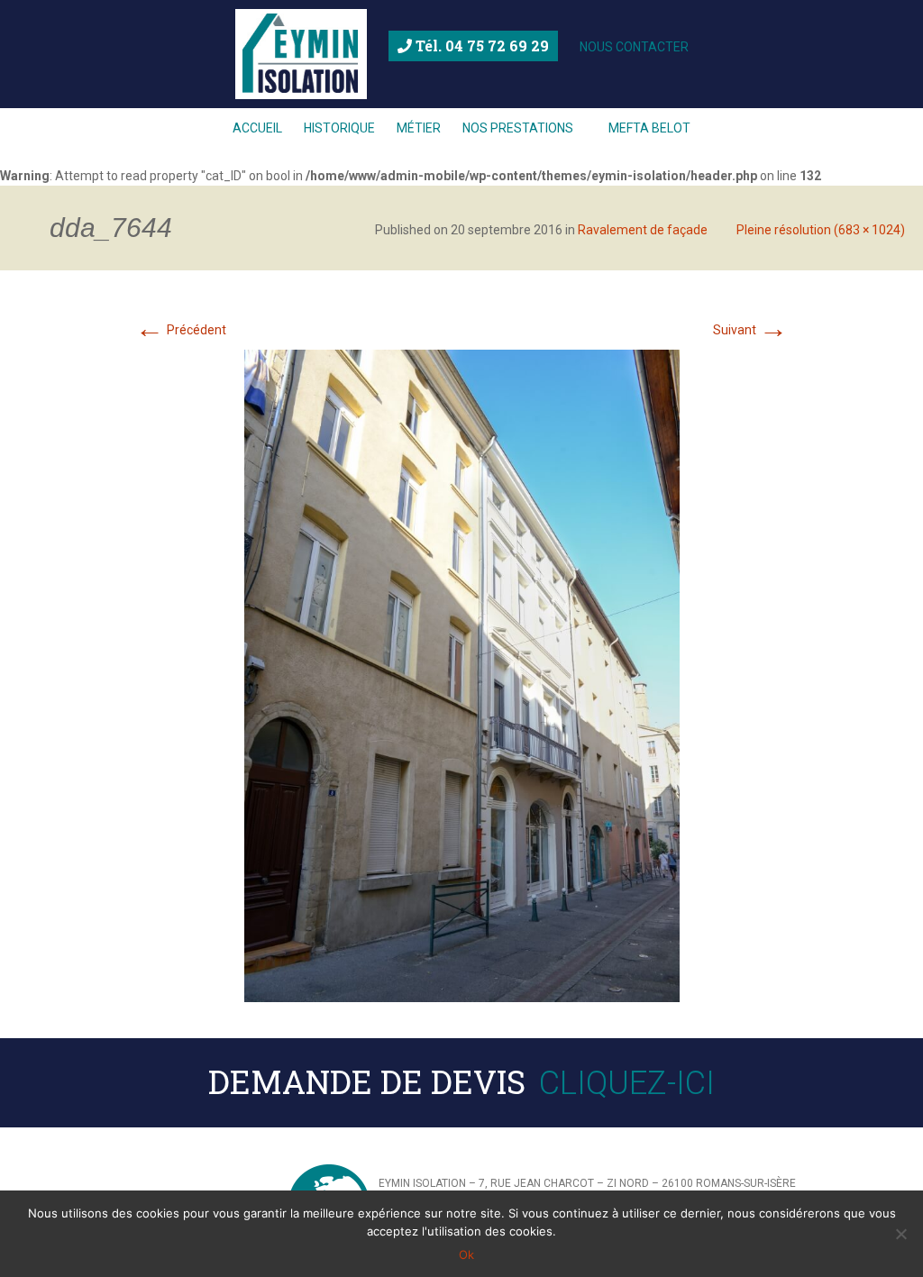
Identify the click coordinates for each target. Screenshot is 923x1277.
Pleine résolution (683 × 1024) (820, 230)
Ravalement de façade (643, 230)
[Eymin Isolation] (301, 54)
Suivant (750, 330)
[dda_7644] (462, 675)
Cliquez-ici (627, 1083)
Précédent (180, 330)
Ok (466, 1254)
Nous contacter (634, 47)
